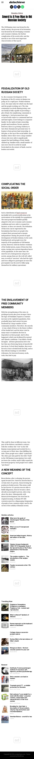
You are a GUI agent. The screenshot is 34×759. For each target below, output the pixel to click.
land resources (22, 213)
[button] (2, 2)
